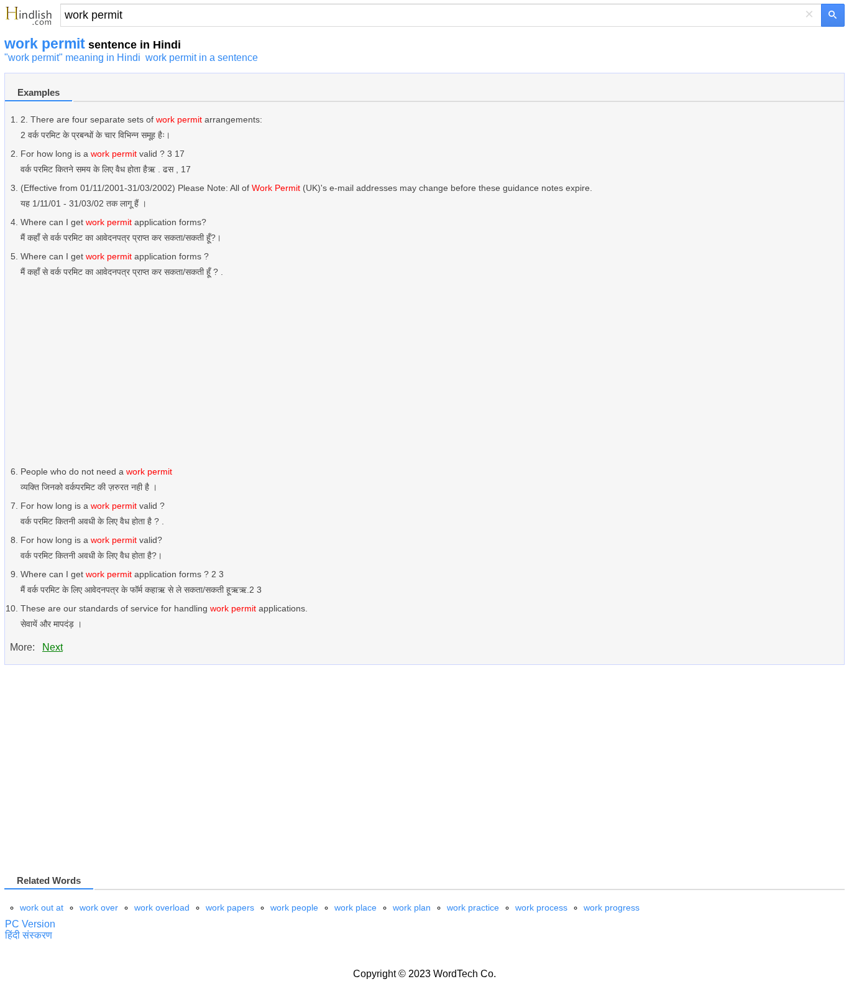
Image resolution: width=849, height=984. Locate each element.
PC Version (30, 924)
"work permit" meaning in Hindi (72, 57)
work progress (612, 907)
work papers (230, 907)
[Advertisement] (393, 372)
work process (541, 907)
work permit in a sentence (201, 57)
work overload (162, 907)
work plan (412, 907)
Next (52, 647)
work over (99, 907)
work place (355, 907)
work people (294, 907)
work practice (473, 907)
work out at (41, 907)
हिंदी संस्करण (28, 935)
